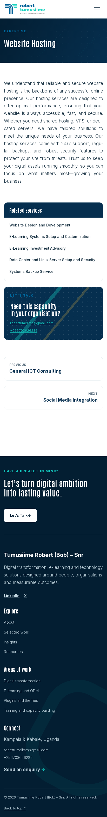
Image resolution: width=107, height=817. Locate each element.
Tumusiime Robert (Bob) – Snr (44, 554)
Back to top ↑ (15, 808)
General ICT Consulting (35, 368)
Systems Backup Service (31, 271)
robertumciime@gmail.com (32, 323)
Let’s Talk (20, 515)
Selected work (16, 632)
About (9, 622)
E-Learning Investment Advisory (37, 248)
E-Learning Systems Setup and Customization (49, 237)
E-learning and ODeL (22, 691)
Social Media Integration (70, 397)
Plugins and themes (21, 700)
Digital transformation (22, 681)
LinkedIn (11, 596)
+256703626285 (23, 330)
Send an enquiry (24, 769)
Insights (10, 642)
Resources (13, 651)
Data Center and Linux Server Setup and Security (52, 260)
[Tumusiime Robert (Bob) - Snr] (25, 9)
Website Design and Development (39, 225)
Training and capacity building (29, 710)
